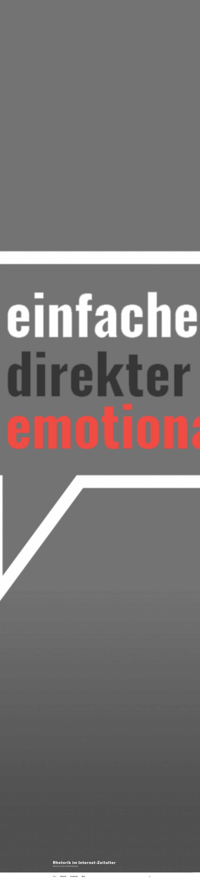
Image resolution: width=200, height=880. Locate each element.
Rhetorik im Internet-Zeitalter (84, 862)
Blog (83, 876)
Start (54, 876)
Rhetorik (63, 876)
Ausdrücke (74, 876)
